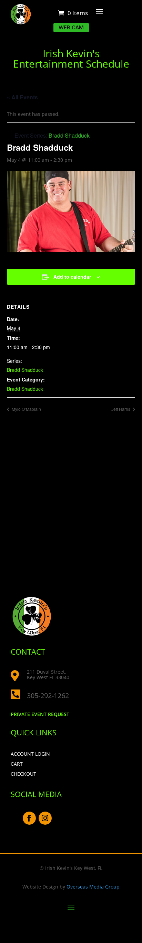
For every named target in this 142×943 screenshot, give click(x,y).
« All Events (22, 97)
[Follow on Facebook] (29, 818)
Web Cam (71, 27)
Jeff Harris (121, 409)
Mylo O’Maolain (26, 409)
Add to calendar (72, 276)
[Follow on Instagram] (45, 818)
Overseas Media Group (93, 886)
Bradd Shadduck (25, 369)
